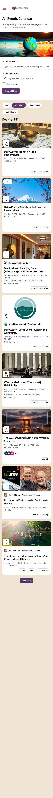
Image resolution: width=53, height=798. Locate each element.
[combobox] (4, 66)
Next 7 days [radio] (34, 105)
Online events (12, 84)
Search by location (10, 73)
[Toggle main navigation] (4, 8)
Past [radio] (6, 105)
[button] (48, 66)
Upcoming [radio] (18, 105)
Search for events (10, 61)
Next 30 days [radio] (10, 112)
